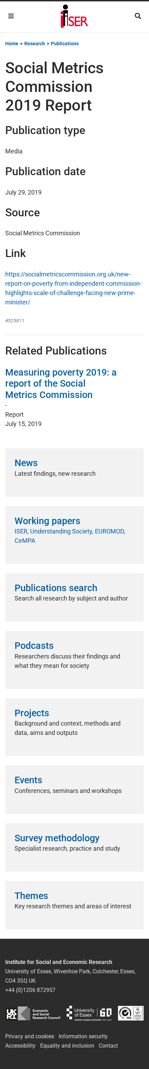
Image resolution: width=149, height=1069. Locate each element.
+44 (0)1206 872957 (30, 990)
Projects (32, 713)
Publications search (56, 588)
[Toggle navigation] (11, 16)
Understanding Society (61, 531)
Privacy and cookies (29, 1036)
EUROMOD (109, 531)
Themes (31, 895)
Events (28, 780)
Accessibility (20, 1045)
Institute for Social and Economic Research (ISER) (74, 16)
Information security (83, 1036)
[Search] (138, 16)
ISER (21, 531)
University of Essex (89, 1013)
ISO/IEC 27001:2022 (131, 1013)
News (26, 463)
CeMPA (25, 540)
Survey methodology (57, 838)
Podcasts (34, 645)
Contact (108, 1045)
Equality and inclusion (67, 1045)
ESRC (32, 1013)
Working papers (47, 521)
